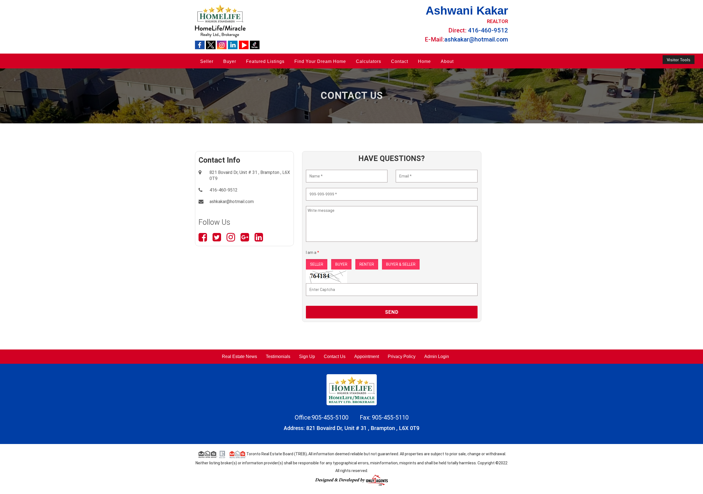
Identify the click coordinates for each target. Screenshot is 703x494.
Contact (399, 61)
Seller (206, 61)
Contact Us (334, 356)
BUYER (341, 264)
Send (391, 312)
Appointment (366, 356)
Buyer (229, 61)
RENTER (366, 264)
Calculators (368, 61)
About (447, 61)
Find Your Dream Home (320, 61)
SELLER (316, 264)
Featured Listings (265, 61)
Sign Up (307, 356)
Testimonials (278, 356)
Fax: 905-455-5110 (384, 417)
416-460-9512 (488, 30)
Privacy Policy (401, 356)
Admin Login (436, 356)
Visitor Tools (678, 59)
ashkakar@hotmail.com (476, 39)
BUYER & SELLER (400, 264)
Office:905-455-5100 (322, 417)
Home (424, 61)
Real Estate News (239, 356)
